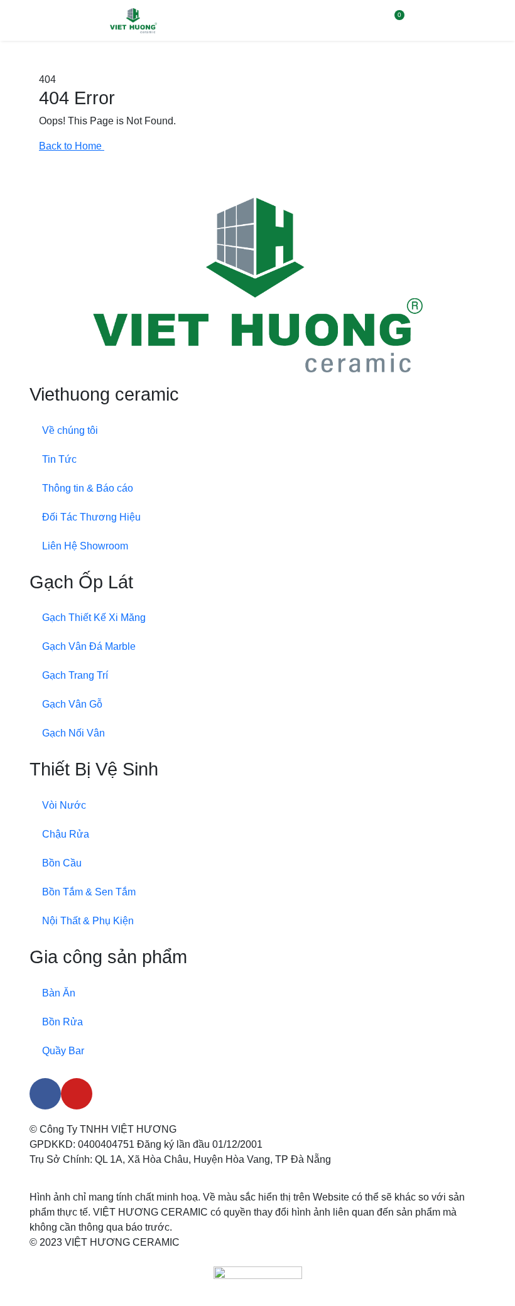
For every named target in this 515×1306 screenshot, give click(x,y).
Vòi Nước (64, 805)
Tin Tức (59, 459)
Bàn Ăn (58, 993)
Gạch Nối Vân (73, 733)
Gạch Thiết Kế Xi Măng (94, 617)
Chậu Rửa (65, 834)
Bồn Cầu (62, 863)
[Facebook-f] (45, 1093)
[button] (368, 20)
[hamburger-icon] (491, 21)
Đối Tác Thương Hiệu (91, 517)
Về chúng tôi (70, 430)
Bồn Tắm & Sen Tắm (89, 892)
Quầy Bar (63, 1050)
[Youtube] (76, 1093)
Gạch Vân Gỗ (72, 704)
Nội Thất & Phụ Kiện (88, 920)
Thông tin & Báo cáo (87, 488)
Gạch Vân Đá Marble (89, 646)
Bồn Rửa (62, 1022)
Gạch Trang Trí (75, 675)
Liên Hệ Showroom (85, 546)
